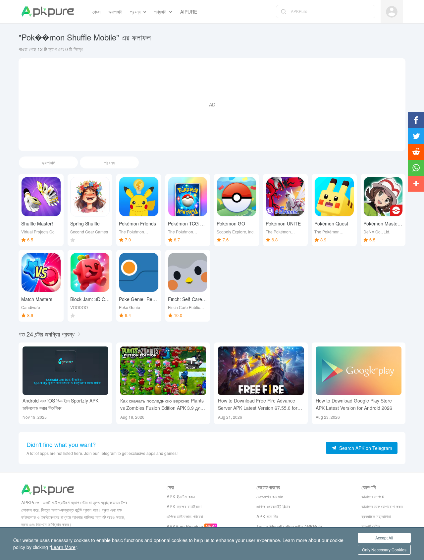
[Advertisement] (212, 104)
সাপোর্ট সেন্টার (370, 526)
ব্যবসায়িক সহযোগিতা (376, 516)
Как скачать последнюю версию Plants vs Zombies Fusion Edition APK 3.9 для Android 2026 (162, 404)
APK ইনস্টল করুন (181, 496)
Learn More (63, 547)
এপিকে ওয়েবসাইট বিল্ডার (273, 506)
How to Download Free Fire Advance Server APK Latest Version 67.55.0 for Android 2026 (257, 404)
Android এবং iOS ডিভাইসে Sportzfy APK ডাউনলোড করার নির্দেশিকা (60, 404)
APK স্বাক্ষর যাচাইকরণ (184, 506)
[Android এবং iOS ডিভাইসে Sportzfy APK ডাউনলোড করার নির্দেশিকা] (65, 370)
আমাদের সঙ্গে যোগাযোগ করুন (382, 506)
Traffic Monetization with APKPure (289, 526)
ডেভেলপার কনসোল (269, 496)
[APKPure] (47, 11)
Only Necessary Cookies (384, 549)
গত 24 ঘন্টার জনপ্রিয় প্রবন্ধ (47, 334)
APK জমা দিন (267, 516)
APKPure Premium (185, 526)
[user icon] (392, 12)
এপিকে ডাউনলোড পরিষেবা (185, 516)
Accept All (384, 537)
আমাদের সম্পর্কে (372, 496)
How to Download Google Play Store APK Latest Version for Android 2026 (354, 404)
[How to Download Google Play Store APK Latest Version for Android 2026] (358, 370)
